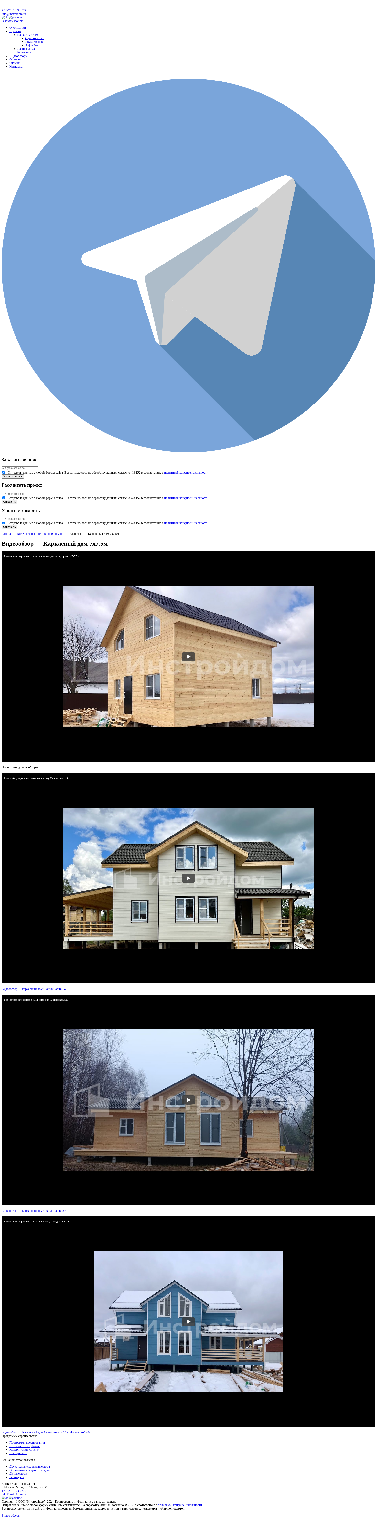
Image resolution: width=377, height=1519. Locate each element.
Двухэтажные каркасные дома (29, 1466)
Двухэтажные (34, 41)
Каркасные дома (28, 34)
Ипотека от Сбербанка (24, 1446)
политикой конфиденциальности (186, 472)
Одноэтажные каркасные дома (29, 1470)
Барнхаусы (24, 52)
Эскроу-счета (18, 1453)
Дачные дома (26, 48)
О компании (17, 27)
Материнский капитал (24, 1449)
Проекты (15, 31)
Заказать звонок (12, 21)
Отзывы (14, 63)
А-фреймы (32, 45)
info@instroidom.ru (14, 14)
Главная (7, 533)
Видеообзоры (18, 56)
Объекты (15, 59)
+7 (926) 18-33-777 (14, 10)
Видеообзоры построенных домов (40, 533)
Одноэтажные (34, 38)
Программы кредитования (27, 1442)
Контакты (16, 66)
